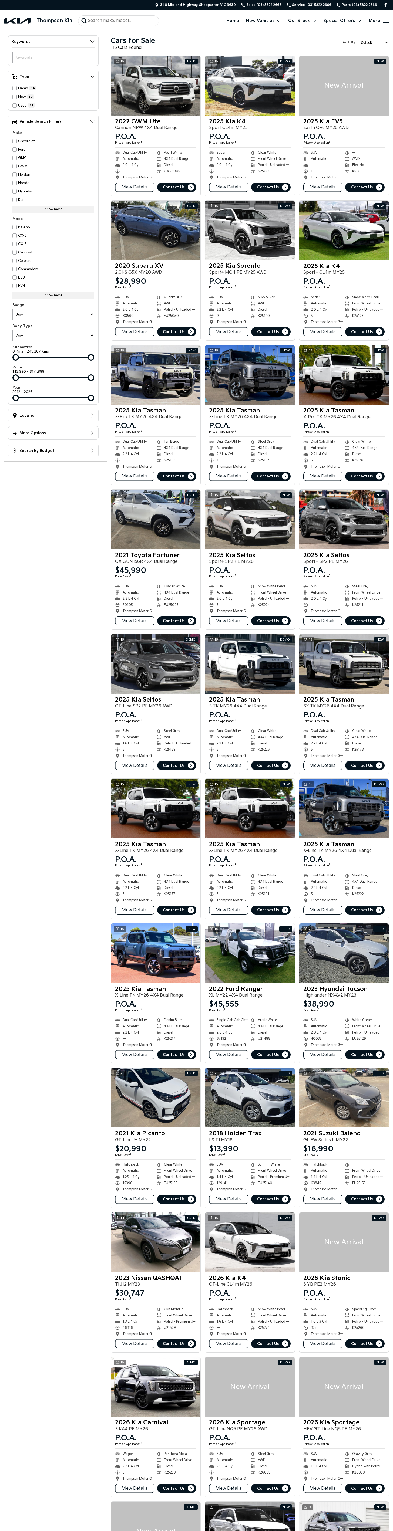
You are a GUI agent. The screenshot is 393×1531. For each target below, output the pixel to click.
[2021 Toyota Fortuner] (155, 519)
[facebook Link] (385, 5)
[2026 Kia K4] (249, 1242)
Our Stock (299, 20)
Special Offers (339, 20)
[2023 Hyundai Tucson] (344, 953)
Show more (53, 209)
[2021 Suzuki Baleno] (344, 1097)
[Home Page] (17, 21)
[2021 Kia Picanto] (155, 1097)
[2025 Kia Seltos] (249, 519)
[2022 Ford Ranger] (249, 953)
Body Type (22, 326)
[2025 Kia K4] (249, 86)
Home (232, 20)
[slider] (15, 357)
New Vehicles (260, 20)
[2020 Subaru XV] (155, 230)
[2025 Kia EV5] (344, 86)
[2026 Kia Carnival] (155, 1387)
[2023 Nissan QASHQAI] (155, 1242)
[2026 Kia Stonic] (344, 1242)
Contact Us (173, 187)
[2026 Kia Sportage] (249, 1387)
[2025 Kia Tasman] (155, 375)
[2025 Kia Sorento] (249, 230)
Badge (18, 305)
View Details (134, 187)
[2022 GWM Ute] (155, 86)
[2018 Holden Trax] (249, 1097)
